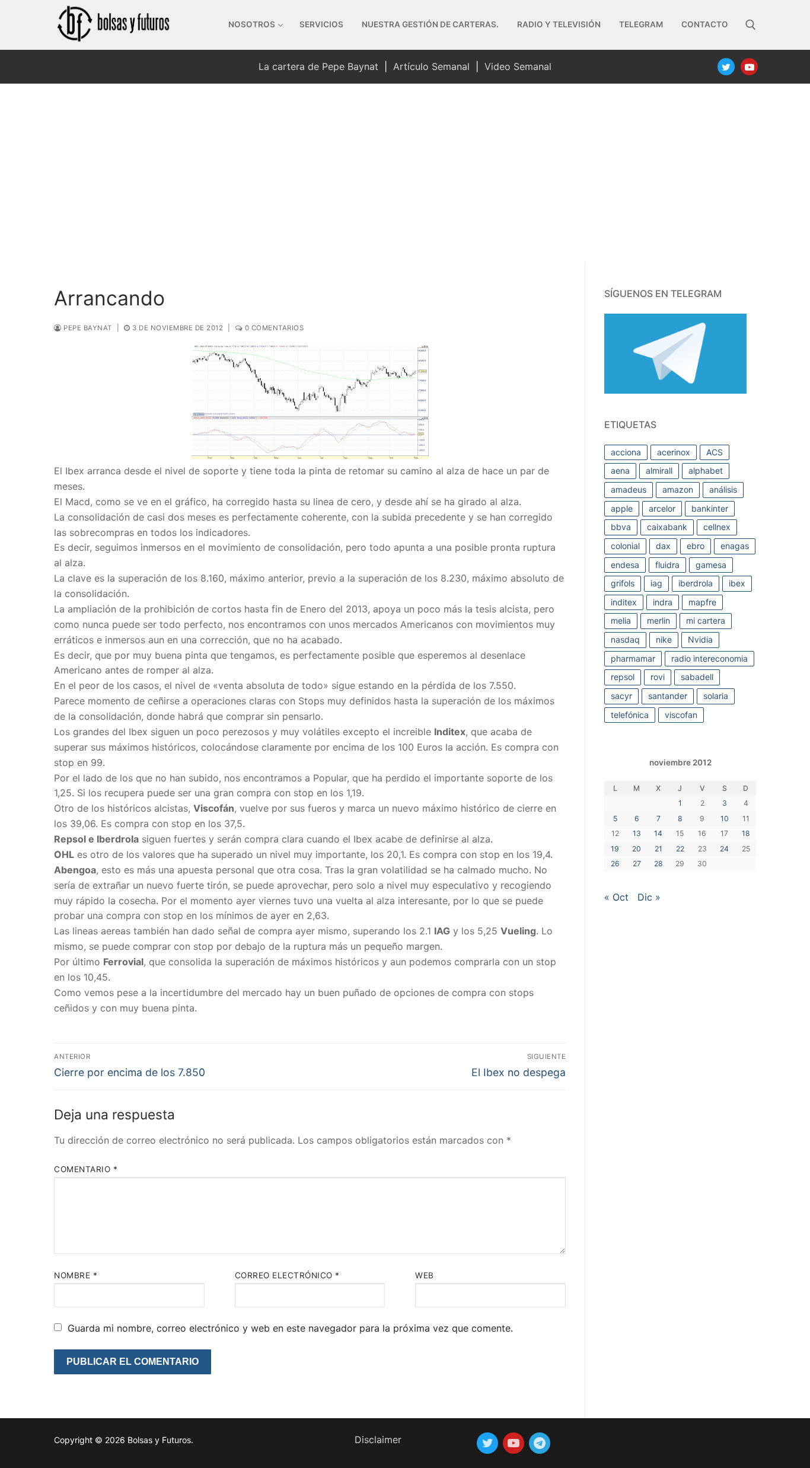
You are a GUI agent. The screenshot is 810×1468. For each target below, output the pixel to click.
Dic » (649, 897)
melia (621, 620)
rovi (657, 677)
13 (637, 833)
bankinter (709, 508)
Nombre (75, 1275)
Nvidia (700, 639)
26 (615, 863)
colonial (625, 546)
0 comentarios (273, 328)
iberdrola (695, 583)
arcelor (662, 508)
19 (615, 848)
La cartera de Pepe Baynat (318, 66)
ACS (714, 452)
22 (680, 848)
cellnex (717, 527)
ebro (695, 546)
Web (424, 1275)
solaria (715, 696)
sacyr (621, 696)
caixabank (667, 527)
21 (658, 848)
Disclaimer (378, 1439)
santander (667, 696)
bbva (621, 527)
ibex (737, 583)
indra (662, 602)
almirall (659, 470)
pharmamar (633, 658)
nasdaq (625, 639)
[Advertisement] (405, 173)
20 (636, 848)
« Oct (616, 897)
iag (656, 583)
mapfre (702, 602)
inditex (624, 602)
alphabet (705, 470)
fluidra (667, 565)
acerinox (673, 452)
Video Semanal (517, 66)
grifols (622, 583)
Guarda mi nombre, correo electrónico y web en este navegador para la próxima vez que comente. (290, 1328)
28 (658, 863)
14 (658, 833)
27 (637, 863)
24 (724, 848)
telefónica (630, 715)
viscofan (681, 715)
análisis (723, 489)
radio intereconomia (709, 658)
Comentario (85, 1169)
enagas (734, 546)
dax (663, 546)
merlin (658, 620)
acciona (626, 452)
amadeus (628, 489)
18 (746, 833)
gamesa (711, 565)
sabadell (697, 677)
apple (622, 508)
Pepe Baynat (87, 328)
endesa (625, 565)
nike (664, 639)
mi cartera (705, 620)
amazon (677, 489)
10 (724, 818)
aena (620, 470)
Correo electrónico (287, 1275)
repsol (622, 677)
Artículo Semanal (431, 66)
